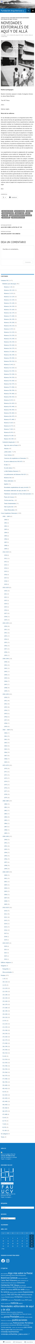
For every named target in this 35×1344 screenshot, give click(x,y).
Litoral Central (11, 1300)
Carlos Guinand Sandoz (23, 1278)
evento (20, 1292)
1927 (5, 613)
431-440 (5, 1101)
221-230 (5, 1027)
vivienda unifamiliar (9, 1334)
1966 (5, 752)
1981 (5, 807)
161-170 (5, 1004)
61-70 (4, 1121)
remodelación (12, 1325)
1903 (5, 529)
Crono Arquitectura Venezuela (9, 513)
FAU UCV (10, 1294)
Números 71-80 (8, 429)
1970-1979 (6, 765)
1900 (5, 519)
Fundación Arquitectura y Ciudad (13, 10)
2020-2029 (6, 943)
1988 (5, 830)
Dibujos (16, 1285)
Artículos (6, 448)
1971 (5, 772)
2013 (5, 920)
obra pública (13, 1312)
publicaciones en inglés (18, 217)
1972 (5, 775)
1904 (5, 532)
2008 (5, 901)
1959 (5, 726)
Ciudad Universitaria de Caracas (9, 1283)
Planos (20, 1314)
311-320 (5, 1059)
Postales (3, 975)
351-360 (5, 1072)
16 (31, 1241)
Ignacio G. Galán (20, 213)
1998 (5, 865)
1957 (5, 720)
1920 (5, 591)
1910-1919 (6, 552)
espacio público (14, 1292)
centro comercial (21, 1280)
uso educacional (20, 1327)
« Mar (2, 1249)
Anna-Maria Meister (7, 211)
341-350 (5, 1069)
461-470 (5, 1111)
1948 (5, 688)
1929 (5, 620)
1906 (5, 539)
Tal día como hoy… (9, 500)
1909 (5, 549)
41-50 (4, 1092)
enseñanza (29, 211)
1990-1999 (6, 836)
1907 (5, 542)
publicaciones (6, 217)
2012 (5, 917)
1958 (5, 723)
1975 (5, 784)
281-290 (5, 1046)
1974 (5, 781)
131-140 (5, 995)
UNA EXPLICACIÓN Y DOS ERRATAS (10, 233)
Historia (29, 1295)
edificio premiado (27, 1287)
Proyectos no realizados (6, 1320)
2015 (5, 927)
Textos (2, 1137)
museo (30, 1300)
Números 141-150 (9, 306)
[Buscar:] (17, 1208)
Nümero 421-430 (9, 439)
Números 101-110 (9, 290)
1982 (5, 810)
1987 (5, 826)
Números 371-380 (9, 387)
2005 (5, 891)
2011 (5, 914)
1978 (5, 794)
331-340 (5, 1066)
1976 (5, 788)
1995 (5, 856)
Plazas (2, 1317)
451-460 (5, 1108)
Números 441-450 (9, 410)
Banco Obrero (15, 1275)
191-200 (5, 1014)
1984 (5, 817)
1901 (5, 523)
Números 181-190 (9, 319)
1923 (5, 600)
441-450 (5, 1104)
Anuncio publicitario (6, 1275)
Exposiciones (28, 1292)
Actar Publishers (4, 1273)
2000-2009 (6, 872)
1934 (5, 639)
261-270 (5, 1040)
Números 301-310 (9, 361)
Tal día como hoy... (6, 1327)
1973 (5, 778)
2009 (5, 904)
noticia (14, 1303)
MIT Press (5, 215)
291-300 (5, 1050)
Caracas (13, 1277)
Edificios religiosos (6, 962)
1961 (5, 736)
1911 (5, 558)
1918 (5, 581)
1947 (5, 684)
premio (22, 1317)
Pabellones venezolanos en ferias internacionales (17, 494)
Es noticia (5, 1292)
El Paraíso (27, 1289)
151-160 (5, 1001)
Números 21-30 (8, 329)
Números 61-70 (8, 426)
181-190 (5, 1011)
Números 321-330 (9, 371)
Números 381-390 (9, 390)
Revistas (19, 1325)
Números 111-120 (9, 296)
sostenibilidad (25, 1325)
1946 (5, 681)
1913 (5, 565)
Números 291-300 (9, 358)
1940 (5, 662)
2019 (5, 940)
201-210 (5, 1017)
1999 (5, 869)
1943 (5, 671)
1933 (5, 636)
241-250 (5, 1033)
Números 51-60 (8, 422)
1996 (5, 859)
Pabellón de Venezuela (6, 1314)
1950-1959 (6, 694)
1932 (5, 633)
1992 (5, 846)
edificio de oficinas (17, 1287)
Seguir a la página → (6, 1159)
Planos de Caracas (9, 497)
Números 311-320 (9, 368)
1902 (5, 526)
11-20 (4, 985)
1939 (5, 655)
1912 (5, 561)
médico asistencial (5, 1303)
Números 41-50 (8, 400)
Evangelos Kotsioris (7, 213)
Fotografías (6, 969)
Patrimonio (15, 1314)
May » (32, 1249)
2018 (5, 936)
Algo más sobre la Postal (11, 445)
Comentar (28, 262)
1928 (5, 616)
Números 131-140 (9, 303)
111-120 (5, 988)
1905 (5, 536)
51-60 (4, 1117)
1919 (5, 584)
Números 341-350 (9, 377)
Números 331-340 (9, 374)
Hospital (3, 1297)
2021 (5, 949)
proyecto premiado (28, 1317)
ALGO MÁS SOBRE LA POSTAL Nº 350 (11, 226)
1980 (5, 804)
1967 (5, 755)
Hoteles (7, 1297)
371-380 (5, 1079)
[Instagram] (8, 1261)
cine (27, 1280)
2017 (5, 933)
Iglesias (12, 1297)
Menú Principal (33, 10)
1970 (5, 768)
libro (30, 1297)
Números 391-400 (9, 393)
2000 (5, 875)
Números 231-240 (9, 338)
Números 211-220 (9, 332)
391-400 (5, 1085)
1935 (5, 642)
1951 (5, 700)
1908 (5, 545)
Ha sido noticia (8, 468)
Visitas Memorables (9, 510)
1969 (5, 762)
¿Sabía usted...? (23, 1334)
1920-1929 (6, 587)
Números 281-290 (9, 355)
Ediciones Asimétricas (6, 1287)
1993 (5, 849)
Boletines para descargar (9, 284)
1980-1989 (6, 801)
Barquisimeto (22, 1275)
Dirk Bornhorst (23, 1285)
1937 (5, 649)
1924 (5, 603)
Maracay (22, 1300)
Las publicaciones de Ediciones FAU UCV (15, 474)
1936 (5, 646)
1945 (5, 678)
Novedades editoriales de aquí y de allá (15, 18)
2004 (5, 888)
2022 (5, 953)
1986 (5, 823)
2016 (5, 930)
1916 (5, 574)
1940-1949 (6, 658)
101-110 (5, 982)
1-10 (4, 978)
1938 (5, 652)
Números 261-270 (9, 348)
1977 (5, 791)
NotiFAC (6, 484)
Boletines (5, 1277)
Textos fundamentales (10, 503)
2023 (5, 956)
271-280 (5, 1043)
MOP (26, 1300)
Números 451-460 (9, 413)
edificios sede (18, 1289)
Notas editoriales (8, 481)
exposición (4, 1295)
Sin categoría (4, 1134)
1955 (5, 713)
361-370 (5, 1075)
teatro (13, 1327)
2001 (5, 878)
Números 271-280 (9, 351)
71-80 (4, 1124)
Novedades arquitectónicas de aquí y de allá (16, 487)
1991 (5, 843)
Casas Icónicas (8, 455)
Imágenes (3, 965)
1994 (5, 852)
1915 (5, 571)
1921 (5, 594)
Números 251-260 (9, 345)
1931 (5, 629)
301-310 (5, 1053)
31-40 (4, 1056)
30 (31, 1246)
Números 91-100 (8, 435)
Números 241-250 (9, 342)
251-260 (5, 1037)
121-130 (5, 991)
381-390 (5, 1082)
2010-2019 (6, 907)
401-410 (5, 1088)
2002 (5, 881)
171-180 (5, 1007)
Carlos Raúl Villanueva (9, 1280)
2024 (5, 959)
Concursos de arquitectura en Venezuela (15, 458)
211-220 (5, 1024)
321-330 (5, 1062)
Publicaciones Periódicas (23, 1323)
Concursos (21, 1282)
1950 (5, 697)
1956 (5, 717)
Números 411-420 (9, 403)
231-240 (5, 1030)
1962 (5, 739)
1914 (5, 568)
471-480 (5, 1114)
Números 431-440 (9, 406)
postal (7, 1316)
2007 (5, 898)
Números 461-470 (9, 416)
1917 (5, 578)
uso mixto (28, 1327)
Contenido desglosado (16, 17)
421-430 (5, 1098)
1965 (5, 749)
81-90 (4, 1127)
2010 (5, 911)
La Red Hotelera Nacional (11, 471)
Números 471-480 (9, 419)
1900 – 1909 (6, 516)
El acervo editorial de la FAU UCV (13, 461)
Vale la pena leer (8, 507)
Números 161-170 (9, 313)
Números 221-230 (9, 335)
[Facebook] (3, 1261)
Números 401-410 (9, 397)
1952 (5, 704)
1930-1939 (6, 623)
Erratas (6, 465)
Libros (28, 213)
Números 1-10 (8, 287)
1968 (5, 759)
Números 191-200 (9, 322)
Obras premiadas (7, 972)
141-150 (5, 998)
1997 (5, 862)
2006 (5, 894)
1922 (5, 597)
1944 (5, 675)
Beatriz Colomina (19, 211)
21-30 (4, 1020)
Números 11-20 (8, 293)
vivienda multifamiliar (10, 1331)
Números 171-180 (9, 316)
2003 (5, 885)
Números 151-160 (9, 309)
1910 (5, 555)
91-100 (5, 1130)
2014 (5, 923)
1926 (5, 610)
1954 (5, 710)
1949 (5, 691)
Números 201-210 (9, 326)
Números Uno (7, 477)
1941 (5, 665)
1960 (5, 733)
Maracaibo (17, 1300)
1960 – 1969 (6, 730)
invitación (18, 1297)
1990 (5, 839)
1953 (5, 707)
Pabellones (20, 1312)
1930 (5, 626)
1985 (5, 820)
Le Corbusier (26, 1297)
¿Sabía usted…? (8, 452)
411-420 (5, 1095)
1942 (5, 668)
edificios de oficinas (6, 1289)
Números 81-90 (8, 432)
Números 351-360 (9, 380)
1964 (5, 746)
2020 (5, 946)
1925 (5, 607)
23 (31, 1243)
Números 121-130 (9, 300)
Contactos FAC (5, 17)
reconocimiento (5, 1325)
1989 (5, 833)
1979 (5, 797)
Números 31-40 (8, 364)
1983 (5, 814)
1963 (5, 742)
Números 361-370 (9, 384)
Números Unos (5, 1312)
